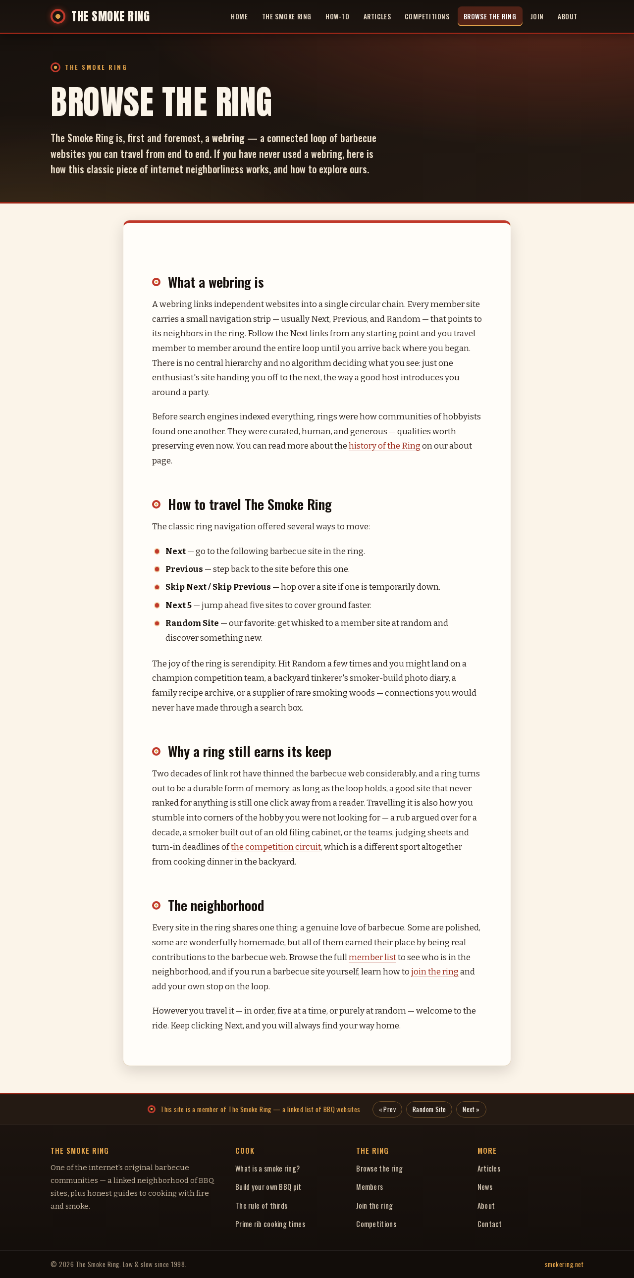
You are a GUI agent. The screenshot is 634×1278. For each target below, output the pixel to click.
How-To (337, 16)
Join (537, 16)
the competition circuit (276, 847)
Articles (377, 16)
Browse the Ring (490, 16)
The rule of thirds (261, 1205)
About (568, 16)
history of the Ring (385, 446)
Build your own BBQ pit (268, 1186)
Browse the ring (379, 1168)
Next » (471, 1109)
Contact (489, 1224)
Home (239, 16)
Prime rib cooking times (270, 1224)
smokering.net (564, 1264)
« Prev (387, 1109)
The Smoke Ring (287, 16)
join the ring (435, 971)
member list (372, 957)
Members (369, 1186)
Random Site (429, 1109)
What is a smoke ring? (267, 1168)
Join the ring (374, 1205)
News (484, 1186)
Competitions (427, 16)
